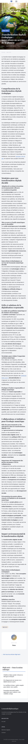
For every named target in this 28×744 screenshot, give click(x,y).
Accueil (3, 52)
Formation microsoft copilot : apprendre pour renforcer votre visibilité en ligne (12, 692)
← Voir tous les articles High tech (11, 654)
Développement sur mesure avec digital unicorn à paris (12, 681)
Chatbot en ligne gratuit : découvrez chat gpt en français (13, 675)
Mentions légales (6, 729)
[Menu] (16, 1)
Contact (4, 732)
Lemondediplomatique (10, 708)
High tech (5, 30)
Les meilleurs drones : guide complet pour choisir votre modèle (14, 686)
